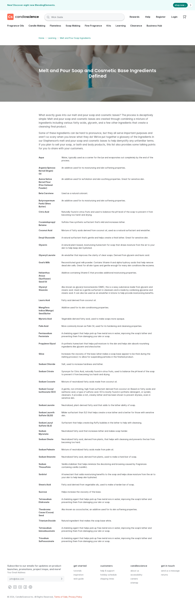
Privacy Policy (75, 597)
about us (134, 570)
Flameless (55, 25)
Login (174, 16)
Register (161, 16)
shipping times (107, 578)
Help (147, 16)
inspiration (79, 574)
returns (164, 574)
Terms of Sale (61, 597)
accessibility (136, 574)
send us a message (170, 570)
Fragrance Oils (15, 25)
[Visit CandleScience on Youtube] (20, 587)
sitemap (134, 582)
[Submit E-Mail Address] (61, 579)
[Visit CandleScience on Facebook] (25, 587)
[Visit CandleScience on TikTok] (9, 587)
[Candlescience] (24, 17)
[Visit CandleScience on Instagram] (15, 587)
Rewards (134, 16)
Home (41, 38)
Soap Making (73, 25)
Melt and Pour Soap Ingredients (75, 38)
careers (134, 578)
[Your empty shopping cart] (184, 17)
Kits (108, 25)
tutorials (78, 570)
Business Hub (154, 25)
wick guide (79, 578)
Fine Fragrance (93, 25)
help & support (107, 570)
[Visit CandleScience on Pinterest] (30, 587)
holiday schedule (108, 574)
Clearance (136, 25)
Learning (121, 25)
